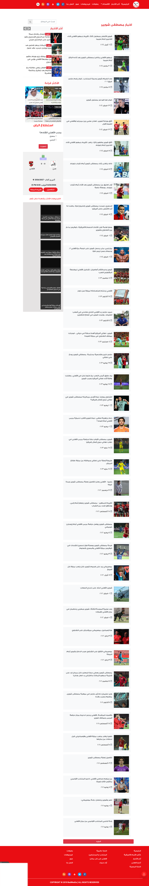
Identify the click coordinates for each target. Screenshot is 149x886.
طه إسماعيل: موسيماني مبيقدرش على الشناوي (92, 630)
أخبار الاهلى (136, 863)
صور (77, 4)
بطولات (95, 4)
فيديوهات (85, 4)
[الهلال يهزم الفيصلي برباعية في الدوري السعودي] (50, 285)
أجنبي (52, 140)
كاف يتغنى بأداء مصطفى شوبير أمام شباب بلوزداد (91, 164)
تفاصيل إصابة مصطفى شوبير (100, 758)
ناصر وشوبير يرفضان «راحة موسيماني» (96, 800)
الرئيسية (124, 4)
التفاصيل (50, 190)
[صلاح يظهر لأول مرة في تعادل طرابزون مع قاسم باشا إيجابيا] (50, 263)
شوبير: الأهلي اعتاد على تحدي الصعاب (96, 588)
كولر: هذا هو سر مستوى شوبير (99, 100)
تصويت (43, 146)
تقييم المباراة (36, 190)
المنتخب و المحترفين (98, 855)
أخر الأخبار (115, 4)
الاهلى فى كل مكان (98, 859)
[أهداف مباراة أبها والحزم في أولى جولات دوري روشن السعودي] (50, 303)
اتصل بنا (70, 4)
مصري (52, 136)
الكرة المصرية (135, 867)
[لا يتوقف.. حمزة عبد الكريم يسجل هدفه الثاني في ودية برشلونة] (50, 210)
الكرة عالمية (102, 851)
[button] (29, 28)
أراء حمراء (103, 863)
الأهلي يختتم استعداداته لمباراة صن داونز (95, 291)
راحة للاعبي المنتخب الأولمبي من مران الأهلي (93, 821)
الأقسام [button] (106, 4)
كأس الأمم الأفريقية (132, 855)
